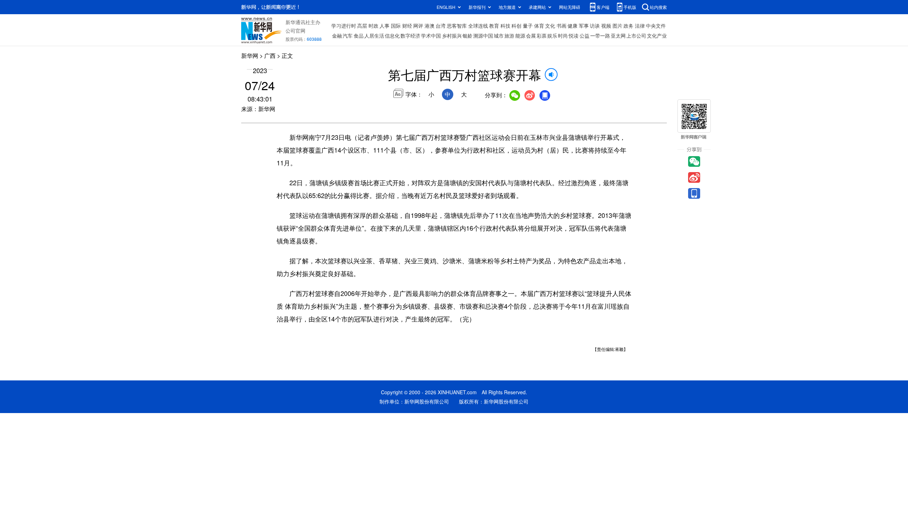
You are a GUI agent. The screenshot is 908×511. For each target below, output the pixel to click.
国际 (396, 25)
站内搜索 (658, 7)
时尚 (563, 35)
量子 (528, 25)
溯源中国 (483, 35)
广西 (270, 55)
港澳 (429, 25)
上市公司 (636, 35)
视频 (606, 25)
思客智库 (457, 25)
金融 (337, 35)
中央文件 (656, 25)
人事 (384, 25)
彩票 (542, 35)
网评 (418, 25)
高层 (362, 25)
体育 (539, 25)
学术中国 (431, 35)
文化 (550, 25)
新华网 (249, 55)
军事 (584, 25)
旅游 (509, 35)
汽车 (348, 35)
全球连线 (478, 25)
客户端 (603, 7)
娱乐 (552, 35)
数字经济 (410, 35)
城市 (499, 35)
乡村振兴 (452, 35)
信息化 (392, 35)
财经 (407, 25)
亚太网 (618, 35)
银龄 (467, 35)
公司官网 (295, 30)
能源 (520, 35)
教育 (494, 25)
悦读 (573, 35)
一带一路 (600, 35)
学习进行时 (343, 25)
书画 (561, 25)
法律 (640, 25)
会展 (531, 35)
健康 (572, 25)
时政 (373, 25)
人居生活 (374, 35)
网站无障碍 (569, 7)
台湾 (440, 25)
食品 (359, 35)
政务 (628, 25)
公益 (584, 35)
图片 (617, 25)
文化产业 (657, 35)
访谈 (595, 25)
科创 (516, 25)
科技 (505, 25)
